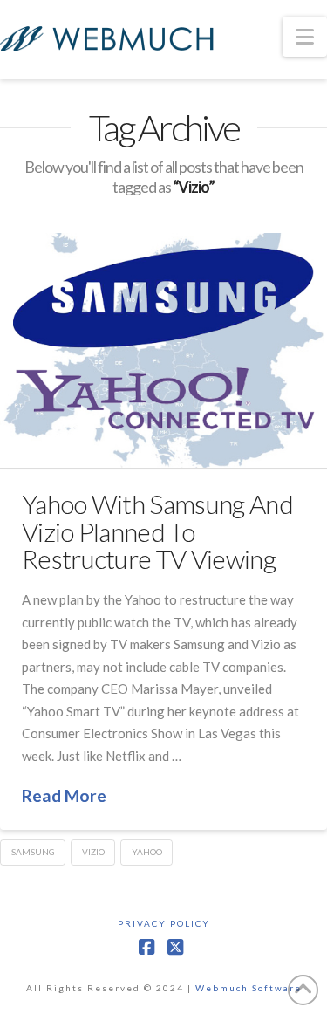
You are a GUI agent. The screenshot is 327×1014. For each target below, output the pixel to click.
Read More (64, 795)
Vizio (93, 851)
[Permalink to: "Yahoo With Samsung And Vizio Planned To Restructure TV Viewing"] (163, 350)
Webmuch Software (248, 988)
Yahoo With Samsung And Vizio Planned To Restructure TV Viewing (157, 531)
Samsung (33, 851)
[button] (305, 37)
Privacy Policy (164, 923)
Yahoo (147, 851)
